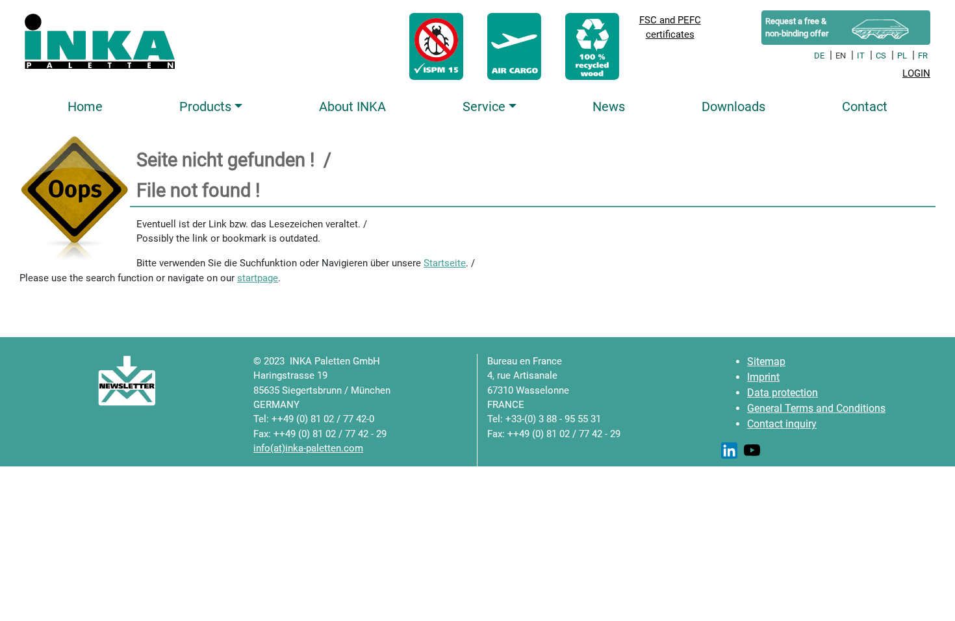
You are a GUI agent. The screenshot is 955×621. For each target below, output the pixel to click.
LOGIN (916, 73)
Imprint (763, 377)
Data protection (782, 393)
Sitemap (766, 361)
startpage (257, 278)
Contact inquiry (782, 424)
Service (484, 106)
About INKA (352, 106)
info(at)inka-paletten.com (308, 448)
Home (85, 106)
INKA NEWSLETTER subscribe (87, 381)
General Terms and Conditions (816, 408)
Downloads (733, 106)
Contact (864, 106)
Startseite (445, 263)
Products (205, 106)
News (608, 106)
